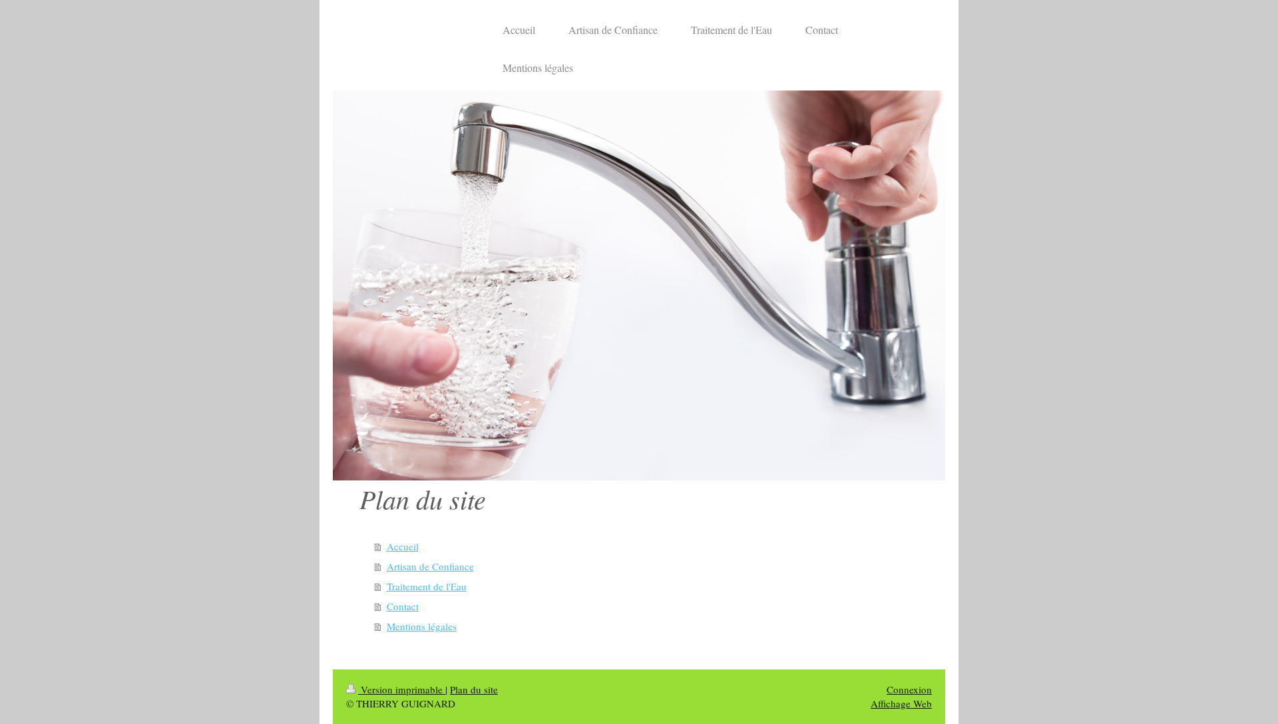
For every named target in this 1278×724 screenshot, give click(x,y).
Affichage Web (901, 703)
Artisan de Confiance (430, 566)
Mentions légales (422, 626)
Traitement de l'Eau (427, 586)
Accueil (403, 546)
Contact (403, 606)
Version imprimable (401, 689)
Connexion (909, 689)
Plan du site (474, 689)
